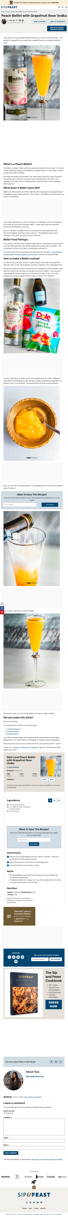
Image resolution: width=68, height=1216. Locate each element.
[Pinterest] (14, 957)
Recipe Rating (8, 1111)
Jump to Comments (57, 21)
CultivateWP (59, 1214)
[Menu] (66, 7)
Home (2, 11)
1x (50, 800)
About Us (43, 1208)
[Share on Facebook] (2, 608)
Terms (41, 1214)
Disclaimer (46, 1214)
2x (54, 800)
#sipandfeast (18, 921)
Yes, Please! (56, 959)
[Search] (62, 7)
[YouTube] (22, 957)
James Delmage (14, 767)
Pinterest (24, 747)
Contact (36, 1208)
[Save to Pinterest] (2, 612)
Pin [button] (53, 779)
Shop (30, 1208)
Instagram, (16, 747)
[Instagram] (9, 957)
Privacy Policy (28, 1214)
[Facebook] (18, 957)
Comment (7, 1117)
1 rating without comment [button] (32, 1097)
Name (6, 1138)
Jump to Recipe (39, 21)
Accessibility (36, 1214)
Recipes (8, 11)
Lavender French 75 (14, 729)
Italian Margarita (12, 734)
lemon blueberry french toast (27, 254)
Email (6, 1145)
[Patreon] (16, 961)
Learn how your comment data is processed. (47, 1159)
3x (59, 800)
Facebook (34, 747)
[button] (7, 771)
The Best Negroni (13, 731)
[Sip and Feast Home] (9, 7)
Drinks (12, 11)
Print (45, 779)
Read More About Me (34, 1076)
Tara (10, 20)
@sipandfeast (20, 919)
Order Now (55, 2)
